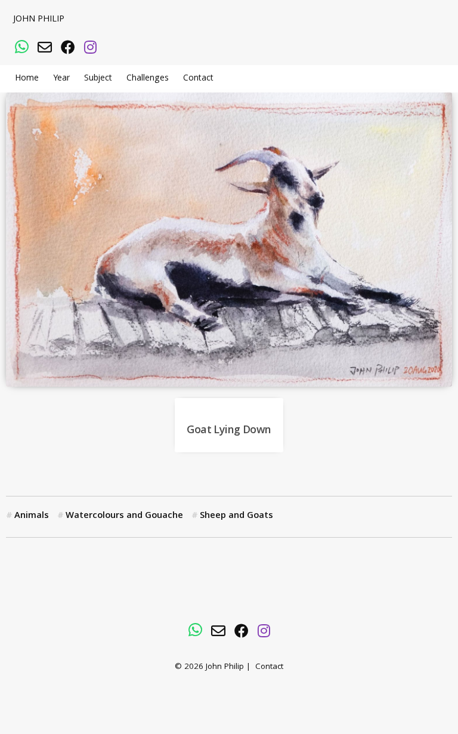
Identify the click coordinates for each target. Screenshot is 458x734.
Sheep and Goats (236, 516)
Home (27, 79)
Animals (31, 516)
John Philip (38, 19)
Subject (98, 79)
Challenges (147, 79)
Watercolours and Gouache (124, 516)
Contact (198, 79)
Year (61, 79)
